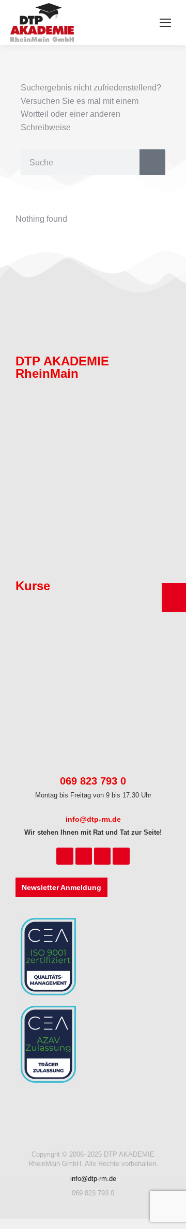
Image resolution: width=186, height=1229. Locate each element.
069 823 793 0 (93, 781)
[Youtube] (102, 856)
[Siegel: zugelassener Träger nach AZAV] (76, 1044)
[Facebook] (64, 856)
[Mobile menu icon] (165, 22)
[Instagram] (83, 856)
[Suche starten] (141, 23)
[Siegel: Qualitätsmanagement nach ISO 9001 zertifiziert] (76, 956)
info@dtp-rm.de (93, 819)
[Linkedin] (121, 856)
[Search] (152, 162)
